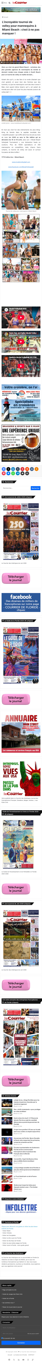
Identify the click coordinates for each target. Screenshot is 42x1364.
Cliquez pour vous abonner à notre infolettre (15, 1317)
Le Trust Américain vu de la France (25, 1176)
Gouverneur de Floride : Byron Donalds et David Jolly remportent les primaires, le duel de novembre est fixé (27, 1140)
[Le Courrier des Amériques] (20, 2)
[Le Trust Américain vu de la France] (7, 1179)
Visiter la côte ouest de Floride (11, 1238)
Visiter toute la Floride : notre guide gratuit (16, 1245)
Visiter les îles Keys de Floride (11, 1240)
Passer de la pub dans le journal (12, 1307)
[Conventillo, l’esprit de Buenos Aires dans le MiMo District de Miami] (7, 1161)
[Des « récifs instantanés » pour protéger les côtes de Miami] (7, 1112)
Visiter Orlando (7, 1233)
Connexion (21, 1343)
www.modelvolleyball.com (21, 162)
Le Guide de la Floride (20, 1355)
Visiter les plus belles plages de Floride (14, 1243)
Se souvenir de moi (9, 1338)
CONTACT (31, 1355)
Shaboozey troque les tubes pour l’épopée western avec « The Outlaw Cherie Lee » (26, 1187)
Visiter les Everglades (9, 1235)
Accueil (5, 17)
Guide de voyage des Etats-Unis (12, 1294)
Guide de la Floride (8, 1298)
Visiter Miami (6, 1231)
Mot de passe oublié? (33, 1333)
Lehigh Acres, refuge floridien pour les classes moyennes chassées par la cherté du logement (26, 1102)
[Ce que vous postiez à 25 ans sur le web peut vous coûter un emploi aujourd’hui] (7, 1132)
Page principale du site (9, 1290)
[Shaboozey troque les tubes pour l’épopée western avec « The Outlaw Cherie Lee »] (7, 1187)
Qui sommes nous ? (9, 1302)
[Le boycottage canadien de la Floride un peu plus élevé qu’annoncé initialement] (7, 1170)
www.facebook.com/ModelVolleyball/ (21, 167)
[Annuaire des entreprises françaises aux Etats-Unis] (21, 9)
